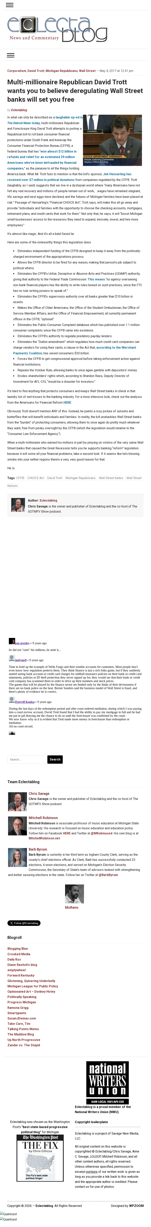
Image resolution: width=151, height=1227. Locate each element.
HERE (67, 402)
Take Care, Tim (18, 1024)
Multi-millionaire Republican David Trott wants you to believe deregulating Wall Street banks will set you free (75, 90)
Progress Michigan (21, 1002)
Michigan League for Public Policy (32, 986)
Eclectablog (19, 110)
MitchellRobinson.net (44, 838)
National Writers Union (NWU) (97, 1112)
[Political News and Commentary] (57, 29)
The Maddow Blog (20, 1034)
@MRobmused (101, 833)
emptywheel (16, 970)
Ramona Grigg (18, 1008)
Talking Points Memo (23, 1029)
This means (96, 279)
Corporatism (16, 71)
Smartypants (16, 1013)
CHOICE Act (36, 478)
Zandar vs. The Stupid (23, 1045)
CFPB (20, 478)
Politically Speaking (21, 997)
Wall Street (87, 71)
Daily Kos (14, 959)
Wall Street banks (111, 478)
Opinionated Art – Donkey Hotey (31, 991)
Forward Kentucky (20, 975)
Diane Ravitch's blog (22, 965)
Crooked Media (18, 954)
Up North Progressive (23, 1040)
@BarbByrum (108, 875)
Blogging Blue (17, 949)
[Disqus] (75, 578)
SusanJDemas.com (21, 1018)
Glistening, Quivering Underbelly (31, 981)
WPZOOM (136, 1206)
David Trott (36, 71)
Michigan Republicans (62, 71)
